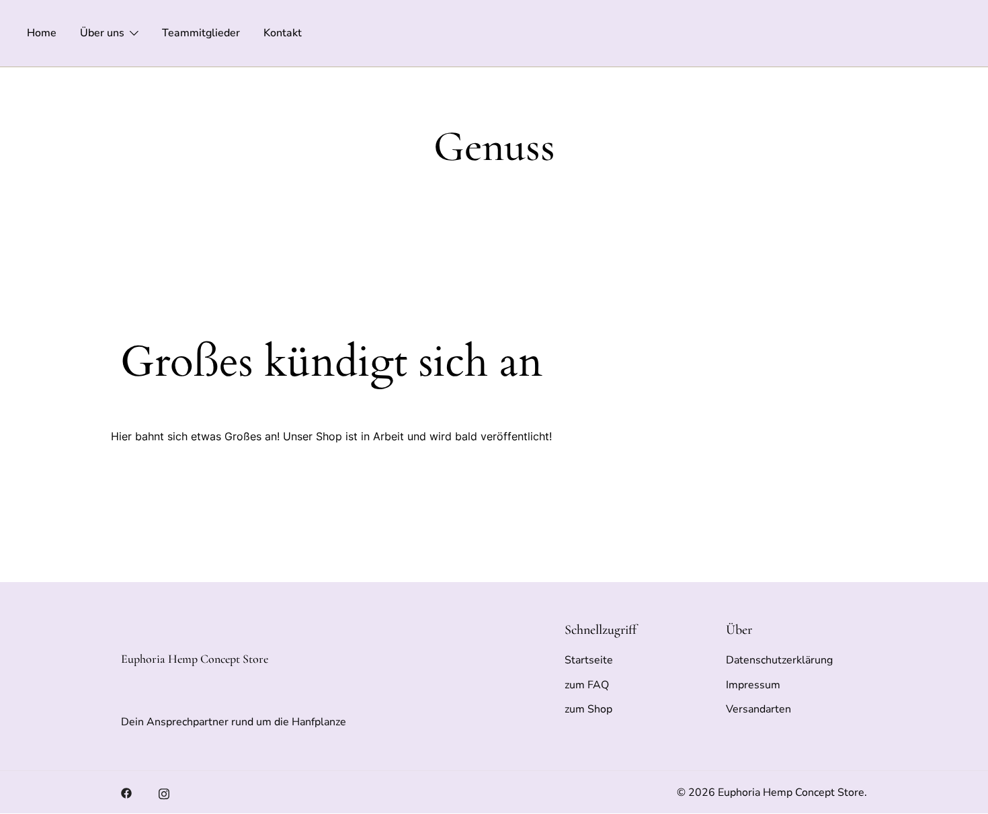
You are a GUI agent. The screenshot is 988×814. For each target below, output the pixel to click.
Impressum (753, 685)
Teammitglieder (201, 33)
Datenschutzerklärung (779, 660)
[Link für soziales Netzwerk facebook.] (126, 792)
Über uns (102, 33)
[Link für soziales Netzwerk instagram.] (164, 792)
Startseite (589, 660)
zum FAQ (587, 685)
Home (41, 33)
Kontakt (282, 33)
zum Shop (588, 709)
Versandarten (758, 709)
